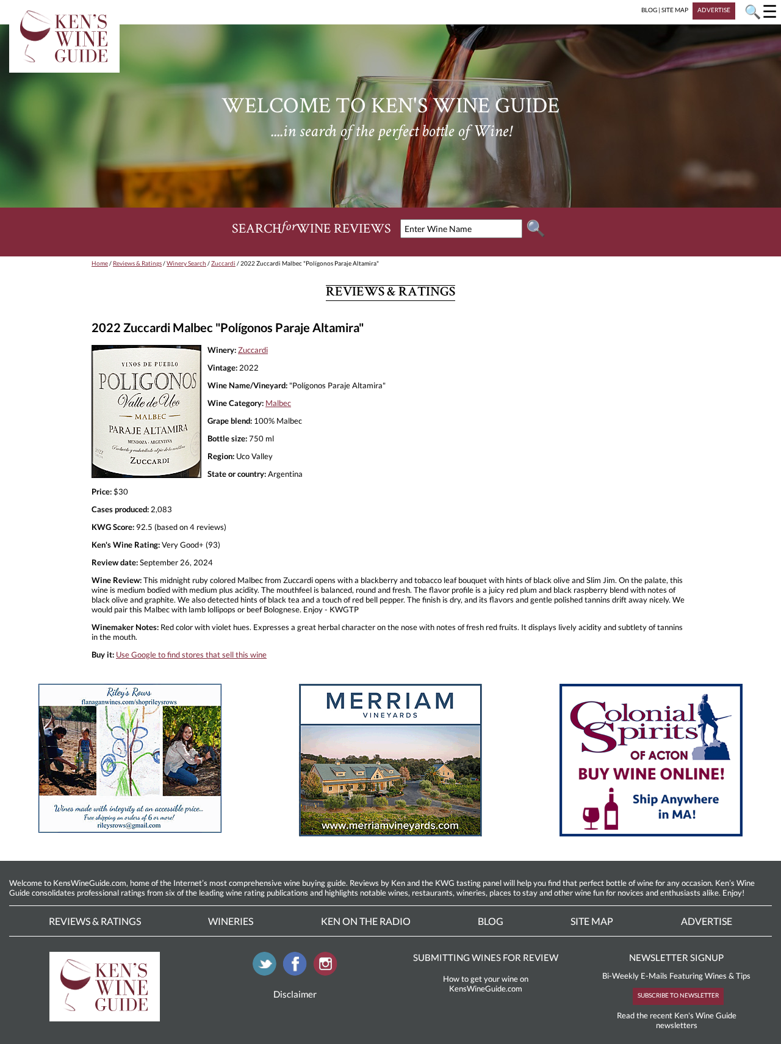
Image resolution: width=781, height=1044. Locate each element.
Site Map (591, 921)
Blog (490, 921)
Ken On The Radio (366, 921)
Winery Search (186, 263)
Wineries (230, 921)
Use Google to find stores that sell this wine (191, 654)
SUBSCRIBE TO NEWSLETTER (678, 995)
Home (100, 263)
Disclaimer (295, 993)
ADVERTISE (713, 9)
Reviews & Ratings (137, 263)
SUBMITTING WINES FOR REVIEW (485, 957)
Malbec (278, 403)
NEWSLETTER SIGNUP (676, 957)
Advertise (706, 921)
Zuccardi (223, 263)
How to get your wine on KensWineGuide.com (485, 983)
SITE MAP (674, 9)
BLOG (649, 9)
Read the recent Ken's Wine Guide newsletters (676, 1020)
